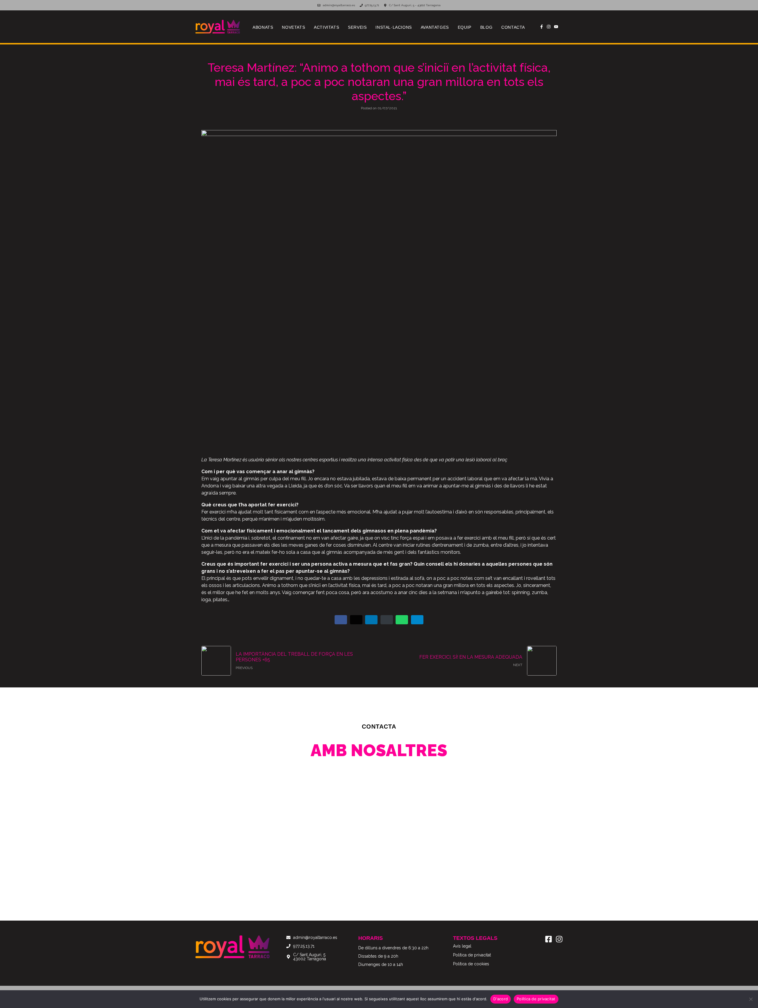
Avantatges (435, 27)
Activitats (326, 27)
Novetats (293, 27)
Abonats (263, 27)
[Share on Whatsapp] (402, 619)
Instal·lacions (393, 27)
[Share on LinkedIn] (371, 619)
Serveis (357, 27)
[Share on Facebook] (341, 619)
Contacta (513, 27)
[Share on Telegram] (417, 619)
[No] (751, 999)
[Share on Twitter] (356, 619)
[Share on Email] (386, 619)
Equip (464, 27)
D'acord (500, 998)
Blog (486, 27)
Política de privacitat (536, 998)
